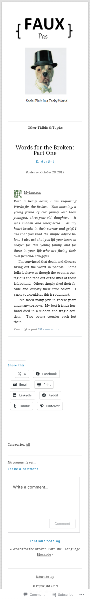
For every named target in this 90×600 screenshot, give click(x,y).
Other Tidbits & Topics (45, 127)
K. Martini (45, 161)
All (28, 444)
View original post (25, 329)
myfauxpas (32, 192)
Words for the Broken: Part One (37, 549)
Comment (62, 523)
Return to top (45, 577)
